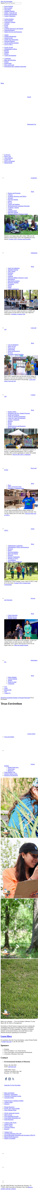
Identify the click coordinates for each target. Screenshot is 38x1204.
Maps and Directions (10, 60)
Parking (6, 61)
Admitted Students (9, 11)
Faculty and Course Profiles (12, 1108)
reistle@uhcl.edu (6, 1041)
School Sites (11, 769)
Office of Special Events (14, 486)
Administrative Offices (10, 49)
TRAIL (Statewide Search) (11, 1113)
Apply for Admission (14, 268)
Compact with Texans (10, 1122)
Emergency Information (10, 1094)
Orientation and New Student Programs (19, 413)
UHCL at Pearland (9, 161)
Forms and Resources (14, 351)
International (11, 279)
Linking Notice (8, 1124)
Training (6, 52)
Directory (10, 555)
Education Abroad (13, 212)
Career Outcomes (12, 615)
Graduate (10, 276)
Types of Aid (11, 348)
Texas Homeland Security (11, 1116)
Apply (6, 688)
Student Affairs (12, 411)
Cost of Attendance (13, 344)
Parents (10, 286)
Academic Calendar (9, 22)
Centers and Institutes (14, 204)
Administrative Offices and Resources (18, 547)
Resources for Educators (11, 775)
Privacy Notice (8, 1126)
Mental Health (8, 162)
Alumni (6, 35)
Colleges (10, 195)
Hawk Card (7, 156)
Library (6, 27)
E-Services (7, 154)
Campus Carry (8, 1132)
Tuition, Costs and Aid (10, 13)
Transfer (10, 274)
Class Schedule (8, 20)
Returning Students (13, 282)
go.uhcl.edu (7, 159)
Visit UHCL (7, 9)
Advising (6, 24)
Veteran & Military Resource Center (18, 214)
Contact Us (7, 693)
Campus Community (13, 419)
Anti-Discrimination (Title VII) (12, 1133)
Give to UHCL (8, 44)
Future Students (8, 6)
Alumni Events (8, 38)
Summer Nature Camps (10, 774)
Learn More (6, 1036)
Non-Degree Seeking (14, 281)
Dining (10, 423)
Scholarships (11, 349)
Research (10, 549)
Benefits (6, 50)
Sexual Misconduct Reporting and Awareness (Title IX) (19, 1135)
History (10, 550)
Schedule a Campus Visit (18, 314)
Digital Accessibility (9, 1138)
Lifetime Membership (10, 36)
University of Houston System (12, 1096)
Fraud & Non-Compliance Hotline (13, 1100)
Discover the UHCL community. (22, 454)
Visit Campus (11, 271)
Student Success (12, 617)
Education (27, 697)
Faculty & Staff (8, 47)
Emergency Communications (16, 488)
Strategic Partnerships (14, 557)
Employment (7, 63)
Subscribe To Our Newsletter (12, 1085)
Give (5, 686)
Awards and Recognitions (11, 43)
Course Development (10, 55)
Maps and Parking (13, 553)
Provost (10, 203)
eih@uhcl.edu (12, 1066)
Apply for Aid (12, 346)
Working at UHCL (13, 558)
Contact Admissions (9, 16)
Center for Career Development (16, 418)
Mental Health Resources (11, 1137)
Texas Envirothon (9, 737)
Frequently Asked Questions (16, 354)
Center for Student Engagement (16, 416)
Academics (34, 178)
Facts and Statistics (13, 552)
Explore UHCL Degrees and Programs (20, 239)
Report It (6, 1129)
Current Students (9, 19)
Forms (9, 287)
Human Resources (9, 1107)
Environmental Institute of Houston (14, 697)
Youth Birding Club (9, 772)
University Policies (9, 1127)
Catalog (10, 209)
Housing (10, 421)
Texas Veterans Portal (10, 1110)
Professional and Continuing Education (15, 66)
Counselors (11, 284)
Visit (5, 691)
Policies (6, 54)
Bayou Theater (12, 427)
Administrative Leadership (15, 545)
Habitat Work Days (13, 767)
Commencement (12, 211)
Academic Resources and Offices (17, 196)
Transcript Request (9, 30)
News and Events (9, 65)
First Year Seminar (13, 199)
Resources (11, 770)
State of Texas (8, 1114)
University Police (9, 1097)
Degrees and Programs (10, 14)
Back (32, 191)
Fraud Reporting (8, 1119)
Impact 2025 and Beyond (15, 561)
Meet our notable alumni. (21, 645)
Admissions (34, 253)
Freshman (10, 273)
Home (2, 697)
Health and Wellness (13, 415)
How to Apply (8, 8)
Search (3, 3)
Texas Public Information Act (12, 1118)
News (9, 485)
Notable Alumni (12, 618)
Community (7, 58)
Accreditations (12, 560)
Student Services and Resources (13, 32)
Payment (10, 352)
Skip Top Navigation (6, 1)
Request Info (7, 690)
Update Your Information (11, 39)
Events (6, 25)
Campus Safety (8, 1102)
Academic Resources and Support (13, 28)
